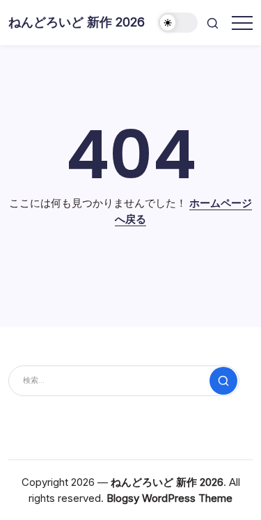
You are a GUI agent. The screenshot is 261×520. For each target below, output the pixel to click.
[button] (178, 23)
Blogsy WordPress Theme (169, 498)
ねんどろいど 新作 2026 (76, 22)
